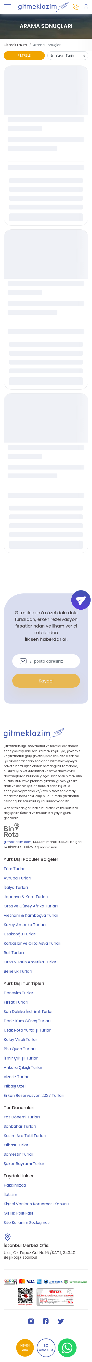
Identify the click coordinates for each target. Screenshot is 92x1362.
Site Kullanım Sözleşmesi (27, 1222)
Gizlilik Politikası (18, 1213)
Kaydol (46, 681)
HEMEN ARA (25, 1347)
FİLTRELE (24, 55)
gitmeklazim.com (17, 841)
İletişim (10, 1194)
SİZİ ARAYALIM (46, 1347)
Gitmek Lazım (15, 44)
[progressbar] (46, 90)
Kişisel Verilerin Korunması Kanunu (36, 1204)
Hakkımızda (15, 1185)
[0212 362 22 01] (75, 6)
